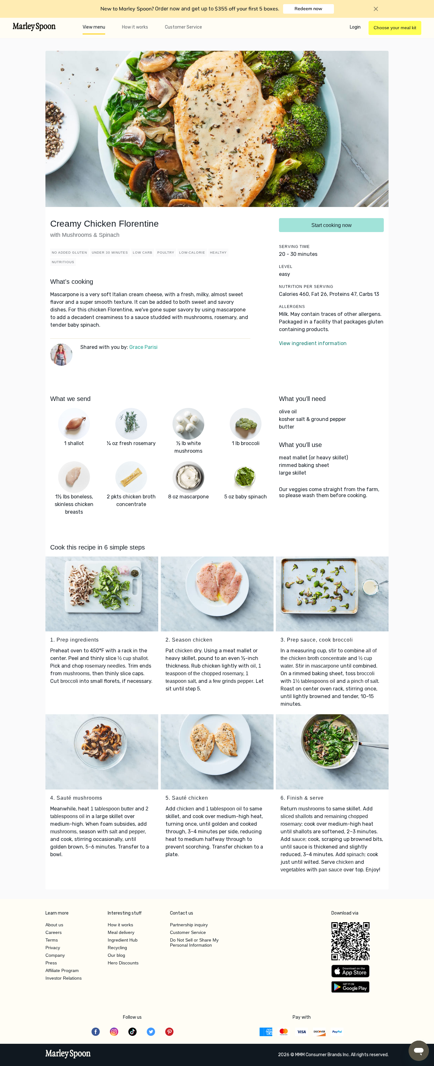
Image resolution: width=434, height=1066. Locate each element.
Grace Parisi (143, 347)
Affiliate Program (62, 970)
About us (54, 924)
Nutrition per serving (306, 286)
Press (51, 962)
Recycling (117, 947)
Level (286, 266)
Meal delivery (121, 932)
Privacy (52, 947)
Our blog (116, 955)
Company (55, 955)
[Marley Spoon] (68, 1054)
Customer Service (183, 27)
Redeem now (308, 8)
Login (355, 27)
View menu (94, 27)
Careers (53, 932)
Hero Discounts (123, 962)
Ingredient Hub (123, 940)
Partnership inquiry (189, 924)
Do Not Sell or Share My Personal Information (194, 942)
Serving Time (294, 246)
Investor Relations (63, 978)
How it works (135, 27)
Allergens (292, 306)
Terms (51, 940)
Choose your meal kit (395, 27)
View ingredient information (313, 343)
